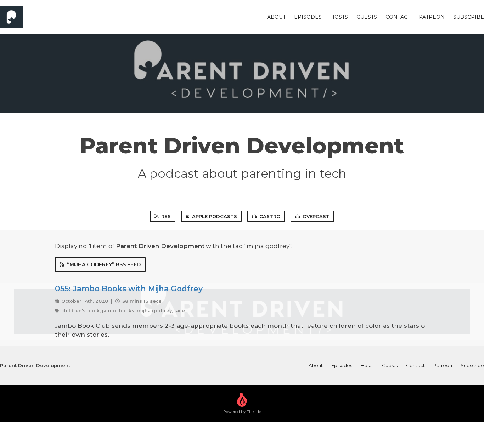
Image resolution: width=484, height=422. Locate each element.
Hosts (339, 17)
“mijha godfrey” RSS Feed (104, 264)
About (276, 17)
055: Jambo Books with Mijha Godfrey (129, 288)
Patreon (432, 17)
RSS (166, 216)
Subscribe (468, 17)
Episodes (308, 17)
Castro (269, 216)
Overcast (316, 216)
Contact (397, 17)
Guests (366, 17)
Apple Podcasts (214, 216)
